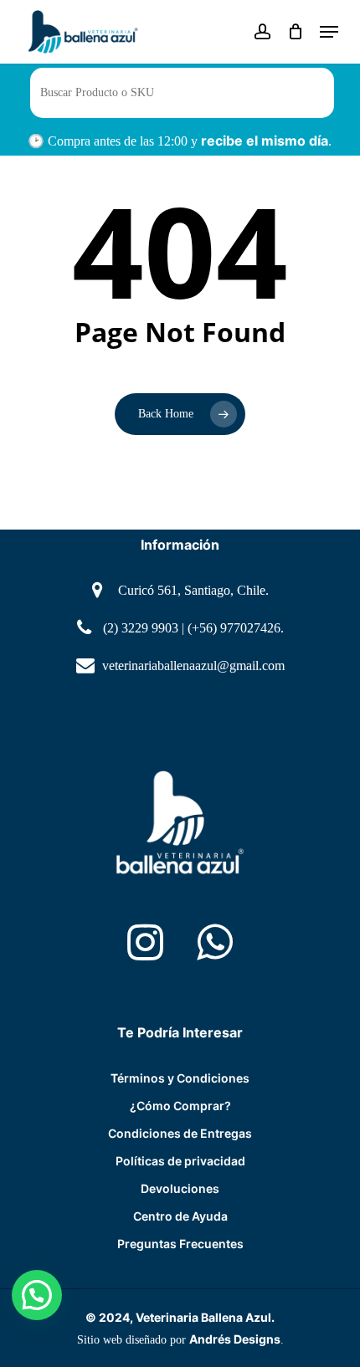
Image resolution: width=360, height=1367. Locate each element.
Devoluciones (180, 1188)
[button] (37, 1295)
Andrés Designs (234, 1339)
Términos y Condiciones (180, 1078)
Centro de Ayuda (180, 1216)
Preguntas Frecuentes (180, 1243)
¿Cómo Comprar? (180, 1105)
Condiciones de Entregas (180, 1133)
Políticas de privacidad (180, 1161)
